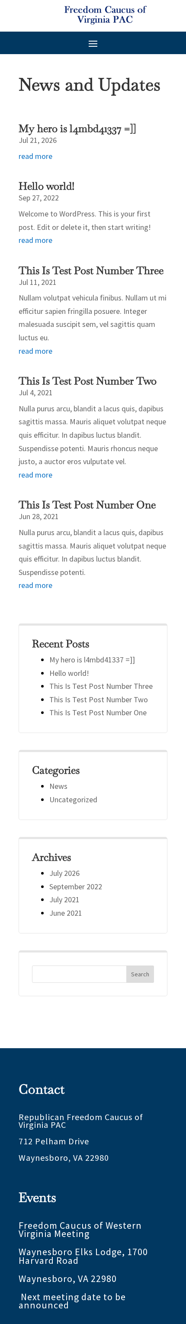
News (58, 786)
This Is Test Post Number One (87, 504)
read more (35, 156)
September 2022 (75, 886)
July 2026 (64, 873)
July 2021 (64, 899)
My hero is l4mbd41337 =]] (77, 128)
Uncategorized (73, 799)
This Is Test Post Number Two (88, 381)
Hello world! (46, 186)
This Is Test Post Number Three (91, 270)
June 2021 (65, 913)
